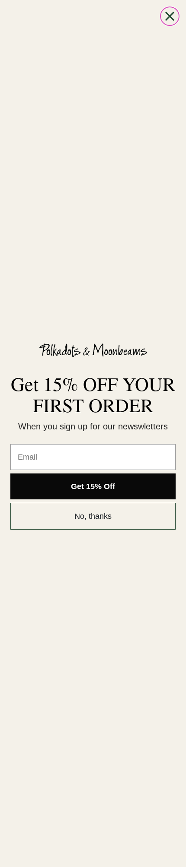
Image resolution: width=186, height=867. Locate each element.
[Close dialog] (169, 16)
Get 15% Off (93, 486)
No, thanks (93, 516)
